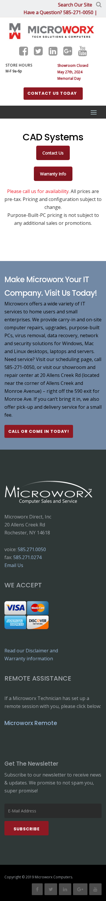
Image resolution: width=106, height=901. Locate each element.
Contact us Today (52, 93)
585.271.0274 (27, 557)
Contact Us (53, 153)
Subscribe (27, 829)
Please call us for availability (38, 191)
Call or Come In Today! (38, 431)
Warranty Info (53, 174)
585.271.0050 (32, 549)
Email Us (13, 565)
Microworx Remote (30, 723)
